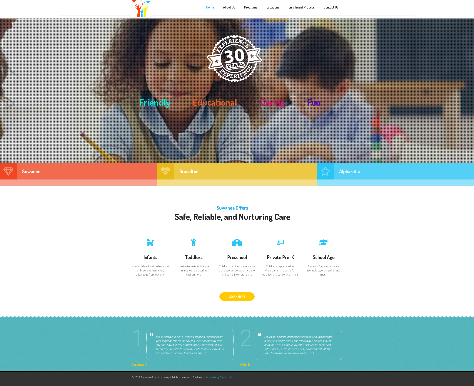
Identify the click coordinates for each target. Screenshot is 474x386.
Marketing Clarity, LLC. (219, 377)
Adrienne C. (139, 365)
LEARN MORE (237, 296)
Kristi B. (245, 365)
